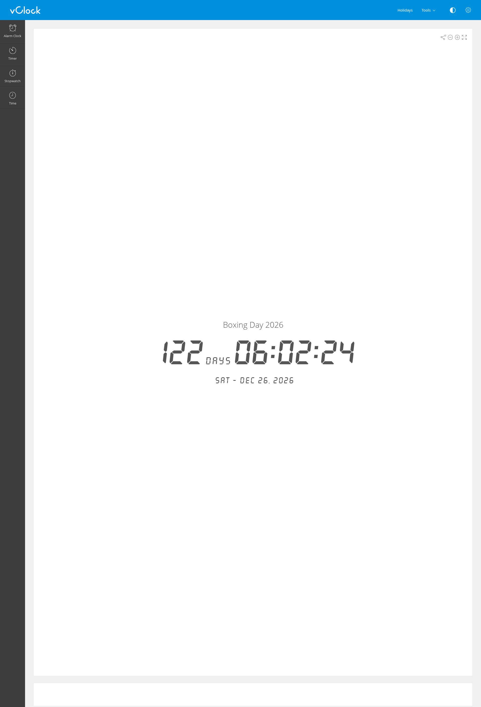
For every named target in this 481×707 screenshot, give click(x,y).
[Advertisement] (253, 694)
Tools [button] (426, 10)
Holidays (405, 10)
